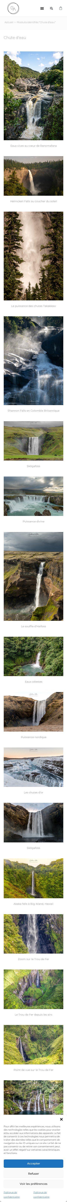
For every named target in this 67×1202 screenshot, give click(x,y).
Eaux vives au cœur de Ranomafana (33, 145)
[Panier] (60, 8)
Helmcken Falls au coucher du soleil (33, 201)
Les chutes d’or (33, 792)
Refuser (33, 1173)
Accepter (33, 1163)
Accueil (9, 22)
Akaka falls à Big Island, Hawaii (33, 903)
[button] (61, 1119)
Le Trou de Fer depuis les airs (33, 1014)
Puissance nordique (33, 737)
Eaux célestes (33, 681)
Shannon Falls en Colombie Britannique (33, 410)
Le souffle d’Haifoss (33, 626)
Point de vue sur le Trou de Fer (33, 1070)
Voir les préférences (33, 1184)
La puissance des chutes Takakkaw (33, 306)
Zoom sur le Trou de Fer (33, 959)
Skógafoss (33, 466)
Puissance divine (33, 521)
